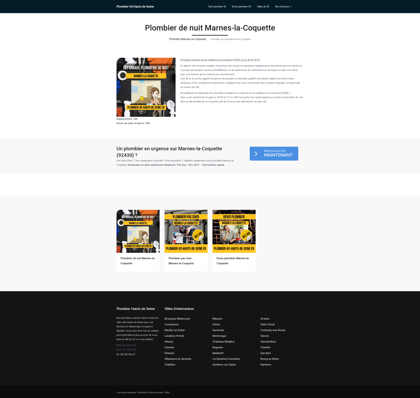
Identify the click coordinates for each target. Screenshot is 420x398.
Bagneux (217, 347)
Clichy (216, 324)
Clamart (169, 347)
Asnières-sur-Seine (224, 364)
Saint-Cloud (268, 324)
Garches (266, 353)
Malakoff (218, 353)
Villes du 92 (263, 6)
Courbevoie (171, 324)
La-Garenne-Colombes (226, 358)
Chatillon (170, 364)
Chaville (265, 347)
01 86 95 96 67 (126, 354)
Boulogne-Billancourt (177, 318)
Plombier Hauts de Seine (135, 309)
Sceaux (265, 318)
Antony (169, 341)
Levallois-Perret (174, 335)
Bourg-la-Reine (270, 358)
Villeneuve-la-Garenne (178, 358)
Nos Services (282, 6)
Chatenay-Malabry (223, 341)
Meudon (217, 318)
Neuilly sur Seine (175, 330)
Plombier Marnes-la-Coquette (187, 39)
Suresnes (218, 330)
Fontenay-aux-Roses (273, 330)
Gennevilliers (268, 341)
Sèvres (265, 335)
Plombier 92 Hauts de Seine (135, 6)
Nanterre (266, 364)
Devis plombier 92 (241, 6)
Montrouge (219, 335)
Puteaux (169, 353)
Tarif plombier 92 (217, 6)
